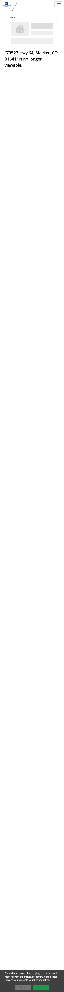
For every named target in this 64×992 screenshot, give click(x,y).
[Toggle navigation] (59, 4)
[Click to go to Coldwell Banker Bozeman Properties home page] (6, 4)
